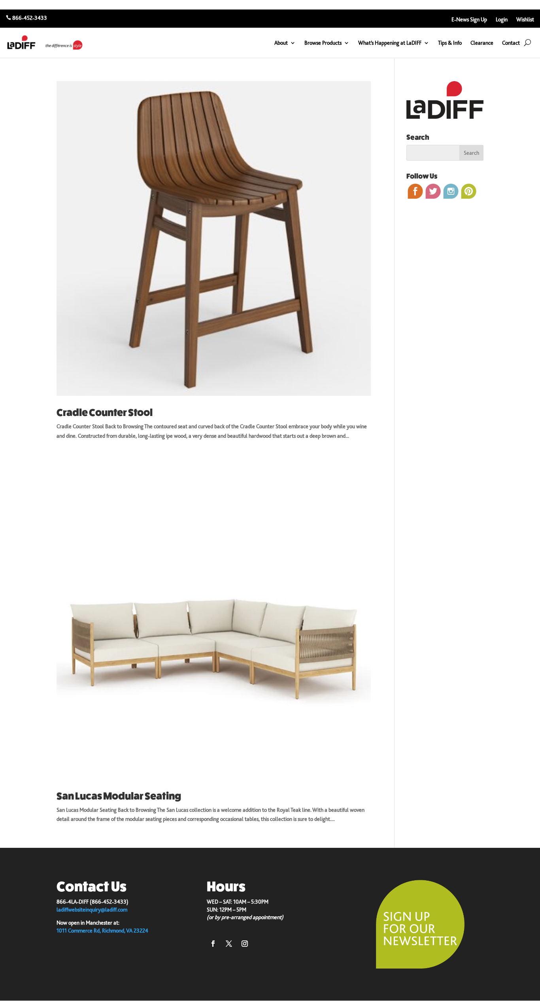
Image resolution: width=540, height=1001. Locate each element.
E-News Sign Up (469, 20)
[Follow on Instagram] (244, 943)
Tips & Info (450, 43)
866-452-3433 (29, 18)
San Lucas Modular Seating (119, 796)
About (281, 43)
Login (502, 20)
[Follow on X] (229, 943)
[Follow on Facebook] (213, 943)
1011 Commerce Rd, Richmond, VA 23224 (102, 930)
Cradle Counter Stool (105, 412)
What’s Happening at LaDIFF (389, 43)
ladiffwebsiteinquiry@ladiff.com (92, 909)
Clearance (481, 43)
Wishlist (525, 20)
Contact (511, 43)
